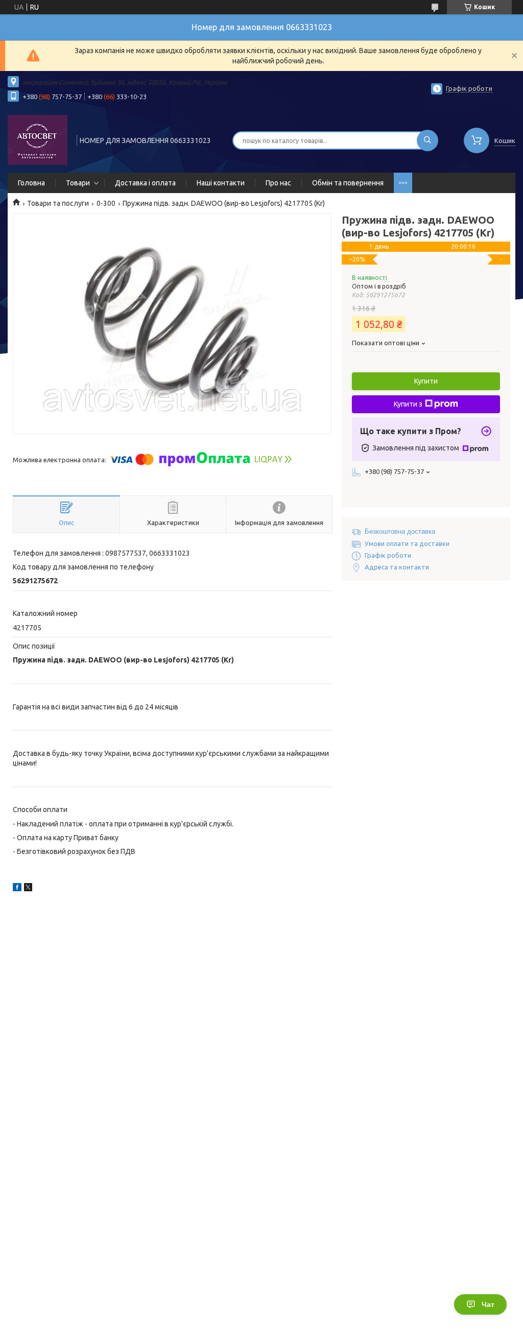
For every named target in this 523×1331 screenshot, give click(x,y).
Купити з (408, 404)
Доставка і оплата (145, 182)
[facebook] (17, 889)
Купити (426, 381)
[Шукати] (427, 140)
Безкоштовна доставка (400, 531)
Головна (31, 182)
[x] (28, 889)
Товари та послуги (58, 203)
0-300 (106, 203)
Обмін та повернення (348, 182)
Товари (78, 182)
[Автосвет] (37, 139)
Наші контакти (221, 182)
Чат (488, 1304)
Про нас (278, 182)
